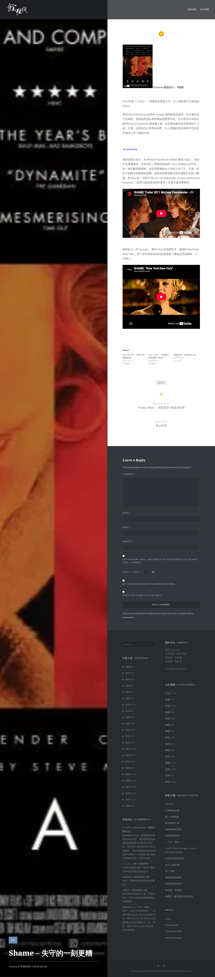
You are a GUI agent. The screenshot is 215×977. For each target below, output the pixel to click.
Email (127, 527)
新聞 (167, 724)
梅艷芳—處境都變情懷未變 (179, 896)
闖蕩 (167, 762)
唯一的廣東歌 (172, 816)
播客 (167, 718)
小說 (167, 693)
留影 (167, 737)
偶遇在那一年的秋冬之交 (185, 355)
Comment (129, 474)
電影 (13, 940)
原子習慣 (170, 871)
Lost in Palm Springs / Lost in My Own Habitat (180, 850)
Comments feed (173, 931)
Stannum (24, 966)
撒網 (167, 712)
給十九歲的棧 (172, 864)
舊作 (167, 743)
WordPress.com (184, 971)
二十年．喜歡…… (174, 842)
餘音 (167, 781)
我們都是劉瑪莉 (173, 877)
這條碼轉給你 (172, 835)
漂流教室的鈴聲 (173, 883)
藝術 (167, 750)
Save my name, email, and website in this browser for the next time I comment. (160, 561)
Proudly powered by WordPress (145, 971)
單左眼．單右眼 (173, 890)
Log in (168, 918)
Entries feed (171, 924)
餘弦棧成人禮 (172, 823)
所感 (167, 705)
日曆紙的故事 (172, 810)
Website (127, 541)
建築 (167, 699)
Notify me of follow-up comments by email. (149, 584)
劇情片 (161, 382)
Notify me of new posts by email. (142, 595)
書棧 (167, 731)
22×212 (169, 804)
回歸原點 (192, 9)
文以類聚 (204, 9)
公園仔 (125, 890)
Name (126, 513)
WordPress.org (173, 937)
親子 (167, 756)
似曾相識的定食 (173, 829)
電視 (167, 775)
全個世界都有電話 (174, 858)
